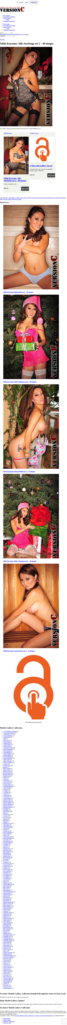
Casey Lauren (6, 782)
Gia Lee (5, 816)
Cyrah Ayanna (7, 798)
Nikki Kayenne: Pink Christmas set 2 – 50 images (19, 382)
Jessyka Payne (7, 841)
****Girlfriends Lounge (9, 731)
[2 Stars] (6, 128)
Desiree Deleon (7, 802)
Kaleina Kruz (6, 848)
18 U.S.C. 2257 (7, 1023)
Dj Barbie (5, 808)
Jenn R (5, 829)
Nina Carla (6, 921)
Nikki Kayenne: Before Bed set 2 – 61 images (18, 292)
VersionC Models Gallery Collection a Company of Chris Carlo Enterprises (34, 1015)
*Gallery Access (34, 133)
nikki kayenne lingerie (48, 198)
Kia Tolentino (6, 851)
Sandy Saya (6, 943)
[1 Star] (2, 128)
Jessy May (6, 839)
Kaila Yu (5, 847)
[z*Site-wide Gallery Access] (42, 161)
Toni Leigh (6, 975)
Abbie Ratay (6, 737)
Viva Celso (6, 985)
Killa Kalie (6, 853)
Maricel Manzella (7, 884)
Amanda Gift (6, 743)
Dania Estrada (7, 799)
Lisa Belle (5, 877)
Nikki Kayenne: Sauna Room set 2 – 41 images (19, 651)
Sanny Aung (6, 945)
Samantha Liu (6, 936)
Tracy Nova (6, 976)
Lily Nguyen (6, 874)
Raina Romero (7, 927)
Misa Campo (6, 905)
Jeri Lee (5, 835)
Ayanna (5, 764)
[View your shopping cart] (17, 2)
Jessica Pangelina (7, 838)
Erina (4, 813)
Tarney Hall (6, 966)
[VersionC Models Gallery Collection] (12, 11)
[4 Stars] (16, 128)
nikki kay (5, 198)
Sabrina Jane (6, 933)
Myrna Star (6, 909)
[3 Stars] (11, 128)
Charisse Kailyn (7, 785)
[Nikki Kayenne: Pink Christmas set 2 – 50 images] (31, 378)
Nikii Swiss (6, 914)
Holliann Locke (7, 823)
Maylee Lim (6, 893)
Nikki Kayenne (8, 133)
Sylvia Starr (6, 960)
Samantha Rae (7, 937)
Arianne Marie (7, 755)
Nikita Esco (6, 915)
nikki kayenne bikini (21, 198)
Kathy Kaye (6, 850)
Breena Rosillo (7, 773)
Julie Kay (5, 845)
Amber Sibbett (7, 744)
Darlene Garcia (7, 801)
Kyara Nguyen (7, 863)
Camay (5, 779)
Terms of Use (6, 1018)
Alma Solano (6, 741)
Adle (4, 738)
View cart (33, 2)
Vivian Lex (6, 986)
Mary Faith (6, 887)
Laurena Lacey (7, 866)
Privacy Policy (7, 1020)
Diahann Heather (7, 807)
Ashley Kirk (6, 759)
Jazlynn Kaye (6, 828)
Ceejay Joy (6, 783)
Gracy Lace (6, 817)
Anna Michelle (7, 752)
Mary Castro (6, 885)
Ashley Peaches (7, 761)
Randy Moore (6, 929)
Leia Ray (5, 868)
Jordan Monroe (7, 842)
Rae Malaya (6, 926)
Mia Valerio (6, 900)
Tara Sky (5, 964)
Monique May (7, 908)
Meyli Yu (5, 896)
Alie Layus (6, 740)
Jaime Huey (6, 825)
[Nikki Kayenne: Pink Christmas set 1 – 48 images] (31, 558)
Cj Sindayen (6, 792)
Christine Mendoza (8, 786)
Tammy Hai (6, 961)
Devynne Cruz (7, 805)
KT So (5, 860)
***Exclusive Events (8, 733)
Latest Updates (7, 18)
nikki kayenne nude (16, 199)
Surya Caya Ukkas (8, 957)
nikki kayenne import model (35, 198)
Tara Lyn (5, 963)
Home (1, 34)
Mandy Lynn (6, 882)
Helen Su (5, 820)
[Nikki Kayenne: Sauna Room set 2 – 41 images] (31, 647)
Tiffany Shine (6, 972)
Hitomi (5, 822)
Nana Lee (5, 911)
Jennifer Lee (6, 831)
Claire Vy (5, 793)
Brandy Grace (7, 771)
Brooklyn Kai (6, 776)
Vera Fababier (6, 980)
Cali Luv (5, 777)
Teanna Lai (6, 969)
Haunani (5, 819)
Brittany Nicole (7, 774)
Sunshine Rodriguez (8, 955)
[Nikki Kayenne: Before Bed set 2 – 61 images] (31, 289)
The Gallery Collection (9, 16)
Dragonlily (6, 810)
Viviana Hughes (7, 988)
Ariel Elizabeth (7, 756)
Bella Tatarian (6, 768)
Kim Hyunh (6, 854)
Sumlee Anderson (7, 952)
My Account (6, 15)
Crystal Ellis (6, 796)
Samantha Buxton (8, 934)
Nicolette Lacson (7, 912)
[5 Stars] (21, 128)
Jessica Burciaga (7, 836)
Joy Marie (5, 844)
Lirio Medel (6, 875)
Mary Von (5, 888)
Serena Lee (6, 948)
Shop (8, 19)
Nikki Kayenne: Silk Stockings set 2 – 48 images (15, 34)
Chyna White (6, 787)
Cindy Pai (5, 789)
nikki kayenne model (60, 198)
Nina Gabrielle (7, 923)
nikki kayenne (12, 198)
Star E (4, 951)
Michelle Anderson (8, 902)
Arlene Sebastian (7, 758)
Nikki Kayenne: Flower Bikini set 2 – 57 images (19, 471)
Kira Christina (7, 857)
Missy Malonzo (7, 906)
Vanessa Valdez (7, 979)
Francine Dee (6, 814)
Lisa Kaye (6, 880)
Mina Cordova (7, 903)
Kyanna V (6, 862)
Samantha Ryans (7, 939)
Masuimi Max (6, 890)
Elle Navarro (6, 811)
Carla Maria (6, 780)
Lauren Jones (6, 865)
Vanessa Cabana (7, 977)
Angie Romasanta (8, 749)
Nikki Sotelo (6, 920)
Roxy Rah (6, 930)
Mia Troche (6, 899)
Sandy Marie (6, 942)
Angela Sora (6, 746)
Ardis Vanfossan (7, 753)
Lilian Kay (6, 872)
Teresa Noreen (7, 970)
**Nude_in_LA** (8, 734)
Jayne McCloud (7, 826)
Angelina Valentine (8, 747)
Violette (5, 983)
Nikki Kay (6, 917)
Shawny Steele (7, 949)
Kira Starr (5, 859)
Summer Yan (6, 954)
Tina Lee (5, 973)
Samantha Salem (7, 940)
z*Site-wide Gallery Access (41, 166)
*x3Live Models (7, 736)
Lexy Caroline (7, 871)
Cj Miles (5, 790)
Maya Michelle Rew (8, 891)
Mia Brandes (6, 897)
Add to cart (25, 189)
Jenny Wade (6, 833)
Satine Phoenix (7, 946)
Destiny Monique (7, 804)
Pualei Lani (6, 924)
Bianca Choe (6, 770)
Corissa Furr (6, 795)
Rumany (5, 931)
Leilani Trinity (7, 869)
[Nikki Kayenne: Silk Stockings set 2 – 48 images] (16, 173)
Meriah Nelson (7, 894)
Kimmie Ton (6, 856)
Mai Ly (5, 881)
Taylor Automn (7, 967)
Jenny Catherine (7, 832)
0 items (21, 2)
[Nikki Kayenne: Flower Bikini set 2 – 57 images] (31, 468)
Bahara (5, 767)
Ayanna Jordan (7, 765)
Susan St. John (7, 958)
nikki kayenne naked (5, 199)
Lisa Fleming (6, 878)
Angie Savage (7, 750)
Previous (2, 39)
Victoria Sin (6, 982)
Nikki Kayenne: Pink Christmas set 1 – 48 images (19, 561)
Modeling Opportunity (9, 21)
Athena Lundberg (7, 762)
